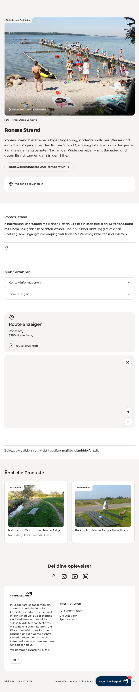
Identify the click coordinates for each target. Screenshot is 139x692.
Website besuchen (27, 183)
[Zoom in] (128, 411)
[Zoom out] (128, 421)
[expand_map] (128, 362)
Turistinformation (70, 610)
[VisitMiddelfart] (21, 594)
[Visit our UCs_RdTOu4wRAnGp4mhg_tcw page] (75, 576)
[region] (69, 391)
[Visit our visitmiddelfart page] (53, 576)
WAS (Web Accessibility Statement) (78, 681)
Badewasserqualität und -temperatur (37, 167)
